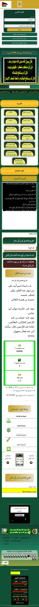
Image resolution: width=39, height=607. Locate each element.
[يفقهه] (19, 532)
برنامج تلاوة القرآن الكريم (19, 34)
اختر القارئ (32, 23)
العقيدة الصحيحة (15, 540)
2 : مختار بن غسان (30, 187)
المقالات (10, 112)
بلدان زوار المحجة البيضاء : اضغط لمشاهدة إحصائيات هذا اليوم (19, 553)
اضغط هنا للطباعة (21, 416)
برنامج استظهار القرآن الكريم (19, 43)
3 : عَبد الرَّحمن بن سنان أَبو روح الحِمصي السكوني (22, 191)
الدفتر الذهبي (6, 537)
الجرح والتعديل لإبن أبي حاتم (19, 161)
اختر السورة (32, 17)
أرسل (19, 29)
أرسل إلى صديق (21, 444)
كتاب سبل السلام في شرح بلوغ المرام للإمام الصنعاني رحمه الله (11, 138)
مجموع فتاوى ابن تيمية (27, 137)
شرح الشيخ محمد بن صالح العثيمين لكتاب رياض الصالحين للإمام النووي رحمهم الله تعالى (11, 154)
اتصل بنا (15, 537)
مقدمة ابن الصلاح (26, 144)
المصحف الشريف (6, 542)
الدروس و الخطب (27, 112)
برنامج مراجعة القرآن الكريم (19, 38)
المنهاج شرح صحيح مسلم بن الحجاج (27, 153)
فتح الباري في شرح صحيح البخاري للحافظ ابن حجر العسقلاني (11, 146)
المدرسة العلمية (25, 537)
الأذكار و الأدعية (10, 128)
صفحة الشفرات (21, 425)
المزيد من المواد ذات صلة (29, 491)
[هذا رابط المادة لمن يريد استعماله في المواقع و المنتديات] (8, 439)
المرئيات (10, 120)
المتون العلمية (27, 128)
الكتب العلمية (26, 120)
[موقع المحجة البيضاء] (20, 71)
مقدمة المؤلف (32, 486)
